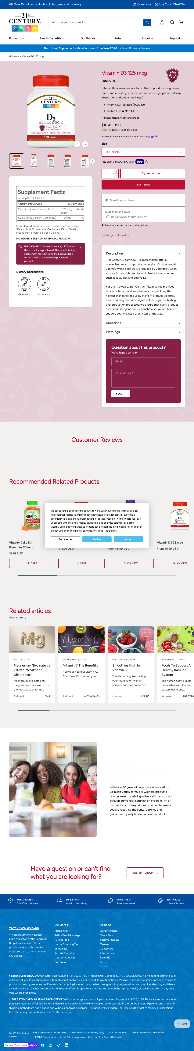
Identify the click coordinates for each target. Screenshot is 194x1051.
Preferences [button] (111, 530)
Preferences (65, 539)
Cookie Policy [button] (126, 527)
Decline (97, 539)
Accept (128, 539)
